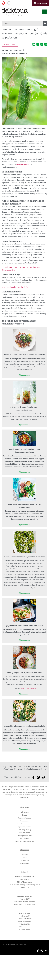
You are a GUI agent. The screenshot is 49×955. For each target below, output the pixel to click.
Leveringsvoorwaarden (24, 835)
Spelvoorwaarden (24, 827)
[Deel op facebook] (37, 44)
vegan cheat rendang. (28, 688)
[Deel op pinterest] (33, 44)
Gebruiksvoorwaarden (24, 824)
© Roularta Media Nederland (25, 841)
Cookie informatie (24, 818)
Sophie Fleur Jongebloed (13, 50)
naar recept (25, 375)
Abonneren (24, 854)
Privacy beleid (24, 821)
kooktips (14, 53)
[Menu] (44, 12)
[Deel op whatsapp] (45, 44)
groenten (6, 53)
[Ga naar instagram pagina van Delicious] (42, 777)
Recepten (23, 53)
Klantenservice (24, 833)
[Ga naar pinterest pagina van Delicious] (37, 777)
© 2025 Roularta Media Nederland (14, 945)
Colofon (24, 857)
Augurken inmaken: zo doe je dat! (15, 287)
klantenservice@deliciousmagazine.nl (30, 769)
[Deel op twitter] (41, 44)
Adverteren (24, 812)
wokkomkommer (23, 164)
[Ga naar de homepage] (15, 10)
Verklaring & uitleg (24, 830)
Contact (24, 815)
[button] (40, 3)
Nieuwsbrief (24, 863)
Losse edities (24, 860)
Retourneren (24, 838)
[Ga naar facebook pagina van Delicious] (32, 777)
